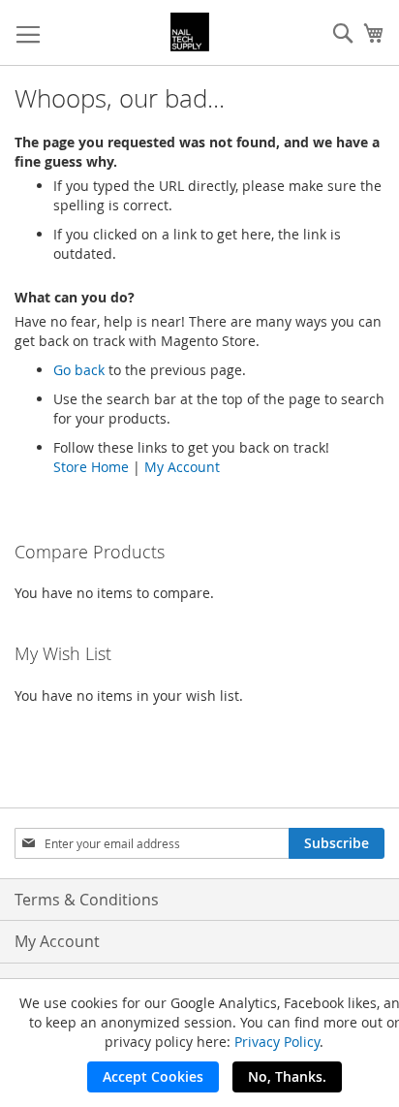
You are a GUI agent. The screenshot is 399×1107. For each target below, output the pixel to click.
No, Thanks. (287, 1076)
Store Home (91, 467)
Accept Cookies (153, 1076)
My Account (182, 467)
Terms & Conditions (87, 899)
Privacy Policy (277, 1041)
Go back (79, 370)
